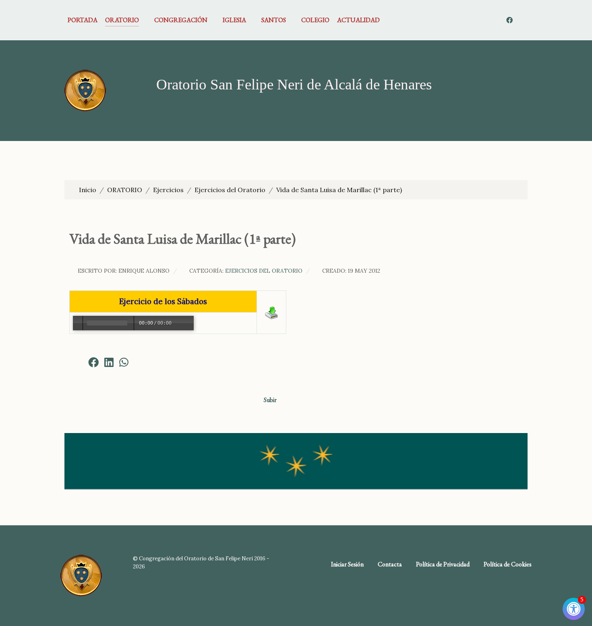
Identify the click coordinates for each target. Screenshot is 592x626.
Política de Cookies (508, 564)
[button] (77, 362)
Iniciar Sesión (347, 564)
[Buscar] (522, 20)
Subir (271, 400)
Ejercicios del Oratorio (263, 270)
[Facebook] (510, 20)
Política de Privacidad (443, 564)
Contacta (390, 564)
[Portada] (85, 90)
